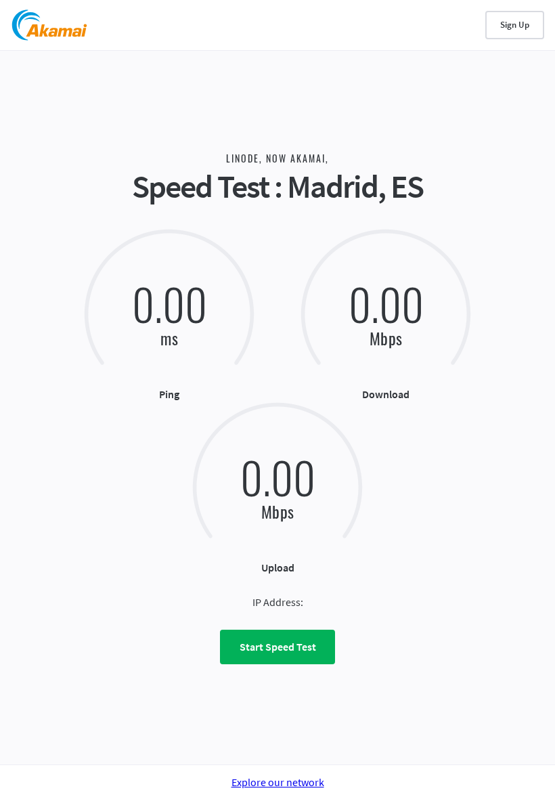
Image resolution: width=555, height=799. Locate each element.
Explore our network (277, 782)
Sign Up (514, 24)
